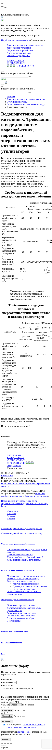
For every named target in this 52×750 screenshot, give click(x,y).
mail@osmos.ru (14, 465)
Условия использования (36, 496)
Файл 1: (5, 704)
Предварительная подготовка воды (30, 586)
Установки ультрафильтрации (21, 613)
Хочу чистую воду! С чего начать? (24, 560)
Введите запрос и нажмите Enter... (18, 73)
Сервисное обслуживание (19, 554)
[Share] (5, 743)
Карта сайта (7, 475)
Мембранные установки (19, 48)
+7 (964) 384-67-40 (25, 66)
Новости (11, 518)
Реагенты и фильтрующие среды (23, 578)
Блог (3, 654)
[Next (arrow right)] (5, 745)
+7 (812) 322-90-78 (16, 63)
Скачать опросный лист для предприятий (21, 528)
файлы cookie (23, 732)
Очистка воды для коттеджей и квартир (18, 544)
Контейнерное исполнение (26, 584)
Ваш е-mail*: (7, 685)
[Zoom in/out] (11, 743)
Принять (6, 740)
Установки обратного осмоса (21, 605)
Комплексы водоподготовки (21, 581)
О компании (13, 511)
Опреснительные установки (21, 615)
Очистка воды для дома (18, 55)
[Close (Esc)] (2, 743)
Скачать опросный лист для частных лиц (21, 533)
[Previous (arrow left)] (2, 745)
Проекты (11, 513)
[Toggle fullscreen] (8, 743)
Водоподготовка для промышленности (26, 99)
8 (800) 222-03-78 (15, 60)
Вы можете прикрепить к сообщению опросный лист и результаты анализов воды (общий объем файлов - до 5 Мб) (25, 699)
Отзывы (11, 516)
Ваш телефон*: (8, 682)
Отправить (7, 722)
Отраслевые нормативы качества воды (26, 104)
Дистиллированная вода (19, 53)
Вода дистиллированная (11, 642)
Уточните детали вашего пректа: (17, 688)
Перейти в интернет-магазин (15, 40)
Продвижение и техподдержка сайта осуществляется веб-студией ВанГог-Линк (24, 503)
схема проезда (14, 455)
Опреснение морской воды (20, 50)
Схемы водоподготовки (24, 589)
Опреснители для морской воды (14, 631)
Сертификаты (14, 621)
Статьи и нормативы (17, 102)
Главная (11, 96)
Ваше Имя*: (7, 679)
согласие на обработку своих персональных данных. (25, 725)
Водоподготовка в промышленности (25, 45)
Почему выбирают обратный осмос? (25, 557)
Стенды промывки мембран (21, 618)
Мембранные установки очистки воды (26, 576)
